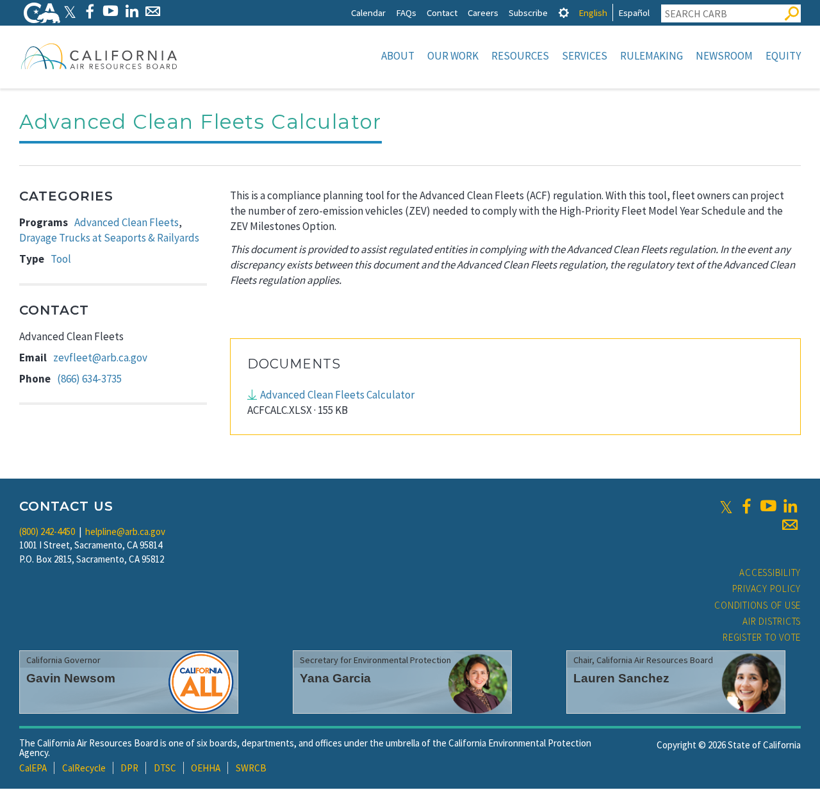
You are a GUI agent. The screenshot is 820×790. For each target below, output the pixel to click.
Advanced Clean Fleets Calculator (337, 395)
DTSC (165, 768)
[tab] (564, 12)
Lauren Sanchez (621, 678)
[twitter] (726, 506)
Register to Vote (762, 637)
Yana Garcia (335, 678)
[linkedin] (790, 506)
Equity (783, 56)
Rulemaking (651, 56)
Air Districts (771, 621)
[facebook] (746, 506)
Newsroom (724, 56)
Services (584, 56)
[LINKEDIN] (132, 11)
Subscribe (528, 12)
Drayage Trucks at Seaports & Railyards (109, 238)
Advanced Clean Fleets (126, 222)
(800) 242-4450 (47, 531)
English (592, 12)
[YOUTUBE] (110, 11)
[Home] (99, 56)
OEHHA (205, 768)
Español (634, 12)
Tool (61, 259)
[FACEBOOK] (89, 11)
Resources (520, 56)
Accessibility (770, 572)
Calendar (368, 12)
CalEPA (33, 768)
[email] (790, 524)
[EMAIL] (153, 11)
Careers (483, 12)
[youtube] (768, 506)
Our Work (453, 56)
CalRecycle (84, 768)
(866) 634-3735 (89, 379)
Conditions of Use (757, 605)
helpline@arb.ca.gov (125, 531)
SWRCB (251, 768)
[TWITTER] (69, 11)
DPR (129, 768)
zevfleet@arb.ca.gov (100, 357)
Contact (442, 12)
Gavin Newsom (70, 678)
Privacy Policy (766, 588)
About (397, 56)
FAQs (406, 12)
